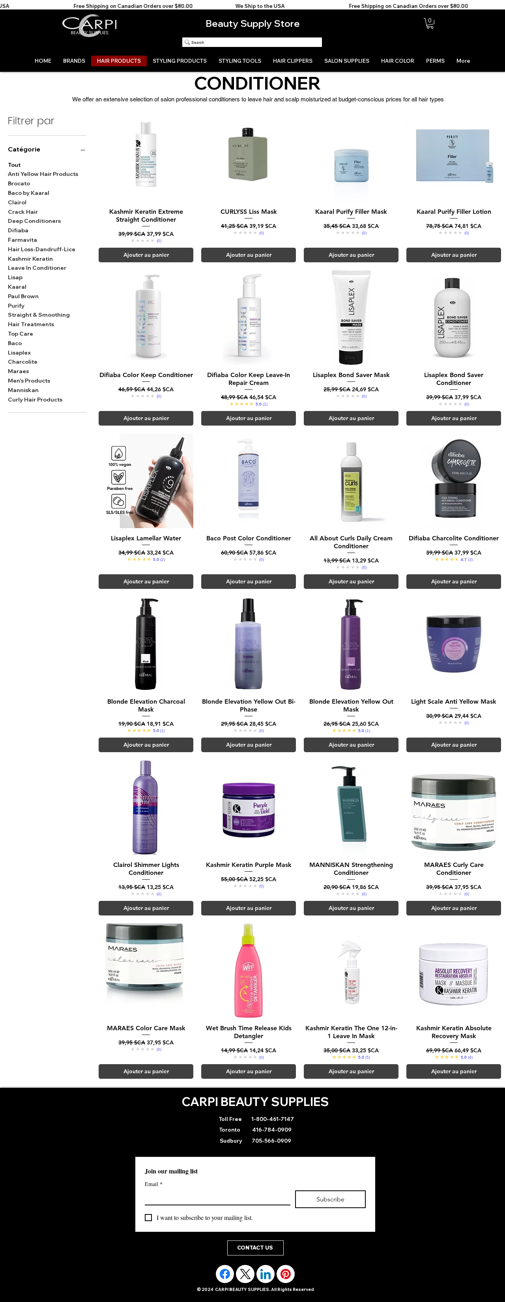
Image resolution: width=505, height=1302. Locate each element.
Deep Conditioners (34, 220)
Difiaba (18, 230)
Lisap (15, 277)
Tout (14, 164)
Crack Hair (23, 211)
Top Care (20, 333)
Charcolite (22, 361)
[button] (430, 23)
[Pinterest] (286, 1274)
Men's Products (29, 380)
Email (154, 1184)
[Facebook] (225, 1274)
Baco (15, 343)
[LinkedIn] (265, 1274)
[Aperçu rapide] (146, 154)
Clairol (17, 202)
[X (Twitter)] (245, 1274)
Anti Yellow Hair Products (43, 173)
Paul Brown (23, 296)
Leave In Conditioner (37, 267)
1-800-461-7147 (272, 1119)
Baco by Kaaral (28, 192)
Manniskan (23, 390)
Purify (16, 305)
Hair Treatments (31, 324)
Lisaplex (19, 352)
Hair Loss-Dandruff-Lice (41, 249)
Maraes (18, 371)
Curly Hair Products (35, 399)
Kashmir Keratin (30, 258)
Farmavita (22, 239)
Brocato (19, 183)
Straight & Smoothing (39, 314)
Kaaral (17, 286)
